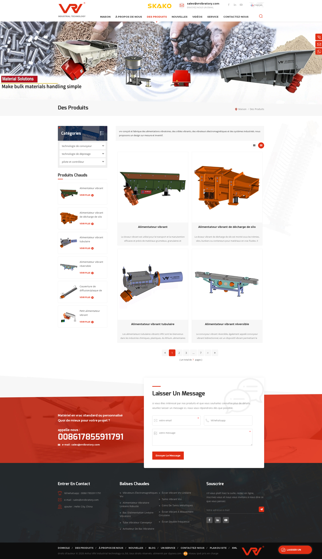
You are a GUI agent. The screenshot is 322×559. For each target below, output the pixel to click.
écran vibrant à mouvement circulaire (176, 513)
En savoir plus (152, 247)
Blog (152, 547)
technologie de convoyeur (77, 146)
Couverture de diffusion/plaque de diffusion (91, 289)
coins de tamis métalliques (177, 505)
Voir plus (85, 195)
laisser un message (294, 551)
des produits (157, 16)
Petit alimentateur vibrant (90, 313)
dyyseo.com (174, 553)
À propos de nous (128, 16)
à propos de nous (111, 547)
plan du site (218, 547)
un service (168, 547)
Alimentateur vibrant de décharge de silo (227, 227)
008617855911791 (90, 437)
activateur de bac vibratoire (138, 528)
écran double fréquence (176, 521)
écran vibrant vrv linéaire (176, 492)
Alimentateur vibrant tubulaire (152, 324)
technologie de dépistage (76, 153)
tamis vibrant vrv (171, 499)
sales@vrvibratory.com (203, 3)
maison (105, 16)
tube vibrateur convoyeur (137, 522)
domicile (64, 547)
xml (234, 547)
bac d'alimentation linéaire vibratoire (136, 514)
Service (213, 16)
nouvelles (179, 16)
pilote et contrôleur (73, 161)
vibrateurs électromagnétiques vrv (139, 494)
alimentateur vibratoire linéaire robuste (134, 504)
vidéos (197, 16)
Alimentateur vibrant (153, 227)
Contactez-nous (236, 16)
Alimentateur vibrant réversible (227, 324)
